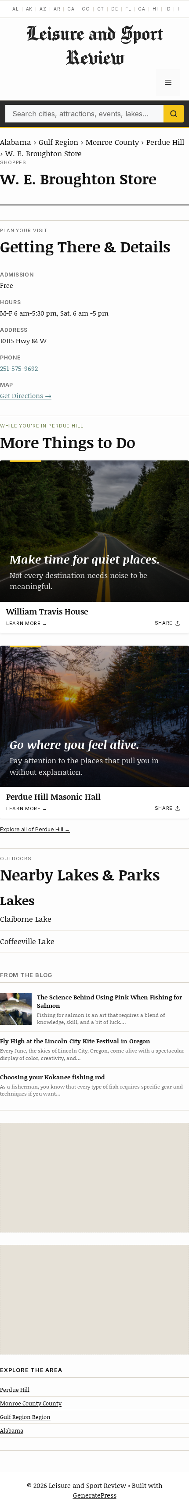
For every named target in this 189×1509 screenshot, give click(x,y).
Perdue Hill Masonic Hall (53, 796)
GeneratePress (94, 1495)
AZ (43, 8)
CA (71, 8)
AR (57, 8)
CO (86, 8)
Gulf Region (58, 142)
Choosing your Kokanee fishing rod (52, 1076)
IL (180, 8)
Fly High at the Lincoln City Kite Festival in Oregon (75, 1041)
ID (168, 8)
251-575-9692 (19, 368)
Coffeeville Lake (27, 941)
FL (128, 8)
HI (155, 8)
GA (141, 8)
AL (15, 8)
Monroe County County (31, 1403)
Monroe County (112, 142)
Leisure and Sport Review (94, 45)
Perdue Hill (165, 142)
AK (29, 8)
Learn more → (26, 623)
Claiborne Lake (25, 918)
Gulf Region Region (25, 1417)
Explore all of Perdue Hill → (35, 829)
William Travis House (47, 611)
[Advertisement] (94, 1177)
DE (114, 8)
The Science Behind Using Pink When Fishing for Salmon (109, 1001)
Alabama (15, 142)
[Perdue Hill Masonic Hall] (94, 716)
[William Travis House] (94, 531)
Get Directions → (25, 395)
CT (101, 8)
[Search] (174, 113)
